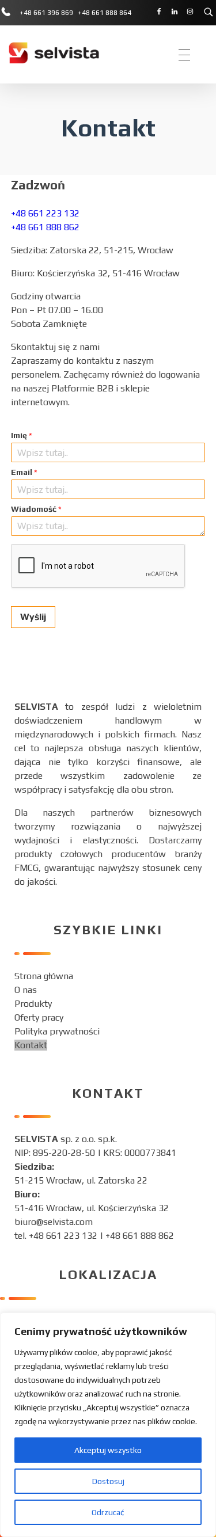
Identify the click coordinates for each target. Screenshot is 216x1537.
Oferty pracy (38, 1017)
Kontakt (30, 1045)
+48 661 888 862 (45, 227)
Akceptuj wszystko (108, 1450)
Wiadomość (36, 508)
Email (24, 472)
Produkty (33, 1003)
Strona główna (43, 976)
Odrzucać (108, 1512)
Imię (21, 435)
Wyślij (33, 616)
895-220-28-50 (64, 1152)
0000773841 (150, 1152)
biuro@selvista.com (53, 1221)
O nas (25, 989)
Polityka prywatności (57, 1031)
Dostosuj (108, 1481)
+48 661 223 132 (45, 213)
